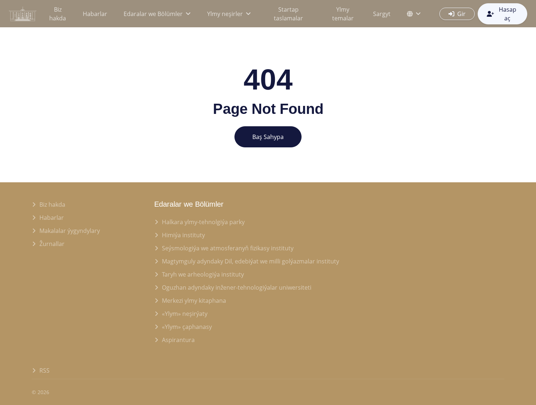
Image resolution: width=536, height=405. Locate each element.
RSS (44, 370)
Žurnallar (52, 244)
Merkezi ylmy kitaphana (194, 301)
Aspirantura (178, 340)
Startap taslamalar (288, 13)
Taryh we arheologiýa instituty (203, 274)
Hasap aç (507, 13)
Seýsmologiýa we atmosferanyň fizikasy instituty (228, 248)
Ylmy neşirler (225, 14)
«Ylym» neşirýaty (184, 314)
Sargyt (382, 14)
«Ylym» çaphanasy (187, 327)
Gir (461, 14)
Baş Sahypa (268, 137)
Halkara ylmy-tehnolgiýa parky (203, 222)
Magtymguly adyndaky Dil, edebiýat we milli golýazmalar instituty (250, 261)
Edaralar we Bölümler (153, 14)
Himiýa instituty (183, 235)
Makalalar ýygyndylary (69, 231)
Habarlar (95, 14)
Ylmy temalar (343, 13)
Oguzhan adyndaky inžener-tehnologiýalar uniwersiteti (236, 287)
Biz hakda (57, 13)
